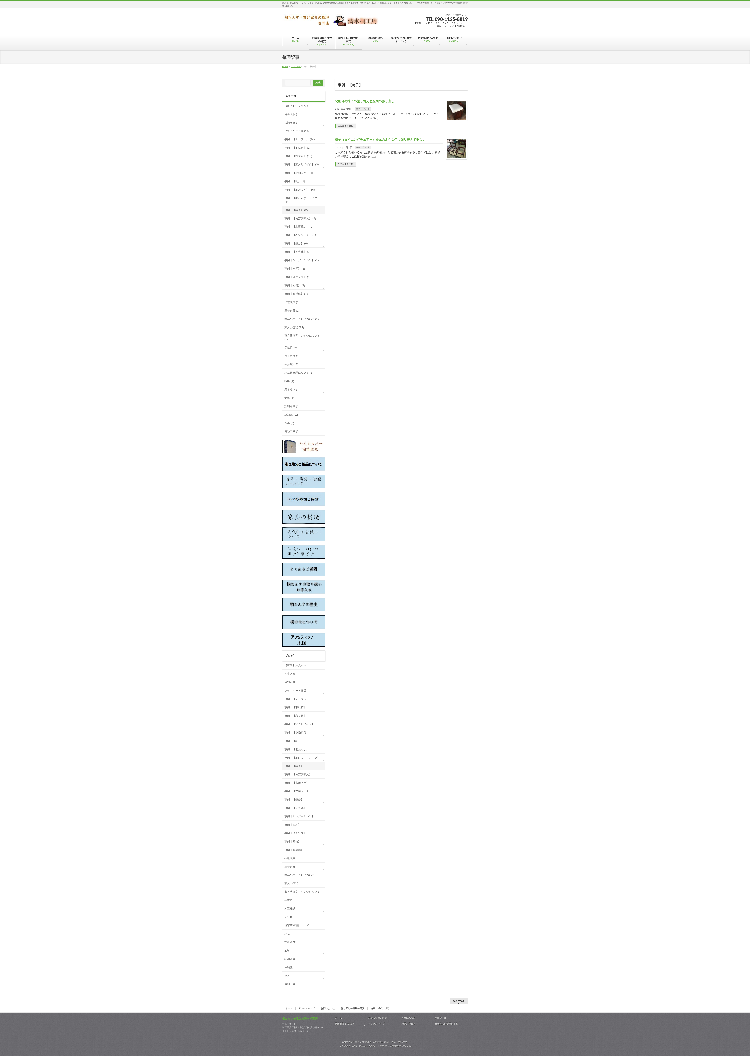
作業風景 (289, 858)
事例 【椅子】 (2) (296, 210)
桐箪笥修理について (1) (298, 372)
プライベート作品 (295, 690)
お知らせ (289, 682)
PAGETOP (459, 1001)
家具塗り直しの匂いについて (302, 891)
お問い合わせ (328, 1008)
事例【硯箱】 (292, 841)
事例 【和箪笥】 (295, 715)
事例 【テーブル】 (296, 698)
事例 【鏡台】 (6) (296, 243)
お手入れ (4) (292, 114)
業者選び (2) (292, 389)
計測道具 (289, 958)
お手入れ (289, 673)
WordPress (358, 1046)
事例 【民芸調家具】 (298, 774)
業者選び (289, 942)
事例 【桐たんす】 (296, 749)
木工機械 (289, 908)
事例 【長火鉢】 (295, 807)
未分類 (288, 916)
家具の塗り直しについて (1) (301, 319)
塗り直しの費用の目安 (352, 1008)
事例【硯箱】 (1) (294, 285)
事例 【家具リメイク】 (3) (301, 164)
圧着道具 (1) (292, 310)
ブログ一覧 (440, 1018)
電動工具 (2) (292, 431)
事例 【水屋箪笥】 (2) (298, 226)
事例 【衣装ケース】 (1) (300, 235)
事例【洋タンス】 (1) (297, 277)
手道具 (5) (290, 347)
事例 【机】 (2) (294, 181)
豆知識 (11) (291, 414)
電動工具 (289, 983)
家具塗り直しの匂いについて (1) (302, 337)
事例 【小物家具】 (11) (299, 172)
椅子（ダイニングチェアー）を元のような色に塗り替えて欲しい (380, 139)
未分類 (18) (291, 364)
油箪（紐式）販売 (380, 1008)
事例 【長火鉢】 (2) (297, 251)
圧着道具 (289, 866)
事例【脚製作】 (294, 849)
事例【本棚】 (292, 824)
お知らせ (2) (292, 122)
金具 (287, 975)
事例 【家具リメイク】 (299, 724)
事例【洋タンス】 (295, 833)
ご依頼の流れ (408, 1018)
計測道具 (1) (292, 406)
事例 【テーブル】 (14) (299, 139)
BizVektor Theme (375, 1046)
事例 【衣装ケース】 (298, 791)
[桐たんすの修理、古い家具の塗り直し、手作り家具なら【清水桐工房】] (331, 21)
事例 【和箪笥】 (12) (298, 156)
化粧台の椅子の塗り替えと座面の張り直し (364, 101)
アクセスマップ (306, 1008)
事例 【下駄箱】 (295, 707)
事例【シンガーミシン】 (299, 816)
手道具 (288, 900)
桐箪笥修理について (296, 925)
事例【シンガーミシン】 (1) (301, 260)
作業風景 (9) (292, 302)
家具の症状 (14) (294, 327)
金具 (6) (289, 423)
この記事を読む (345, 125)
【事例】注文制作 (295, 665)
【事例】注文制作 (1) (297, 105)
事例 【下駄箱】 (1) (297, 147)
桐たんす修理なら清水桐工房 (300, 1018)
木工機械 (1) (292, 355)
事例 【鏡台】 (294, 799)
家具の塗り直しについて (299, 874)
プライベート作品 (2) (297, 130)
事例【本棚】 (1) (294, 268)
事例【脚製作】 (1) (296, 293)
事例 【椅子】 (363, 109)
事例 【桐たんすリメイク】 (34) (302, 200)
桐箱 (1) (289, 381)
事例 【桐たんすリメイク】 (302, 757)
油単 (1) (289, 397)
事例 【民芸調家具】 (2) (300, 218)
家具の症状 (291, 883)
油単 (287, 950)
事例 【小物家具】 (296, 732)
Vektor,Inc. (393, 1046)
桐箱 (287, 933)
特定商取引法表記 (344, 1023)
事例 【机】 (292, 740)
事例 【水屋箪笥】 (296, 782)
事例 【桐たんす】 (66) (299, 189)
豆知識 (288, 967)
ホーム (288, 1008)
